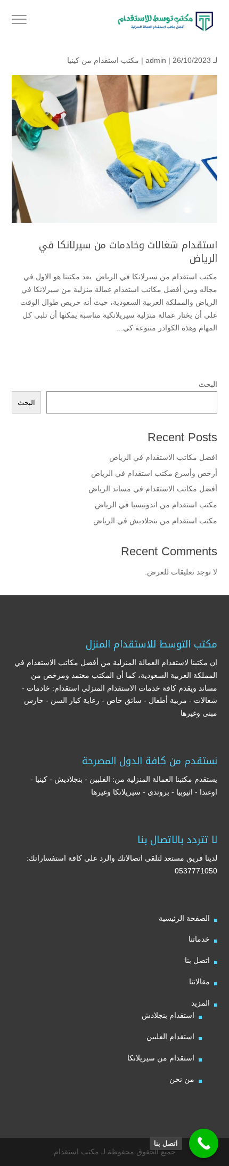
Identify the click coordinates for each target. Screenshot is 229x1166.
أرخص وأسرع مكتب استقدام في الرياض (154, 473)
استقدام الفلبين (170, 1036)
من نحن (181, 1079)
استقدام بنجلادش (168, 1015)
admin (155, 60)
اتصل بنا (197, 960)
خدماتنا (199, 939)
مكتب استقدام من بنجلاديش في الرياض (155, 520)
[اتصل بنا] (203, 1143)
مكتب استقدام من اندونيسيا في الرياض (155, 504)
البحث (208, 384)
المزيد (200, 1003)
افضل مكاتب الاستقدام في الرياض (163, 457)
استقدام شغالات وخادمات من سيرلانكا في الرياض (128, 252)
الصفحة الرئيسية (184, 918)
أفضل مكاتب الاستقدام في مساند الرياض (152, 488)
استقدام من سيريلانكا (160, 1058)
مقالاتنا (199, 981)
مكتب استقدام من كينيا (103, 60)
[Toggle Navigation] (19, 21)
